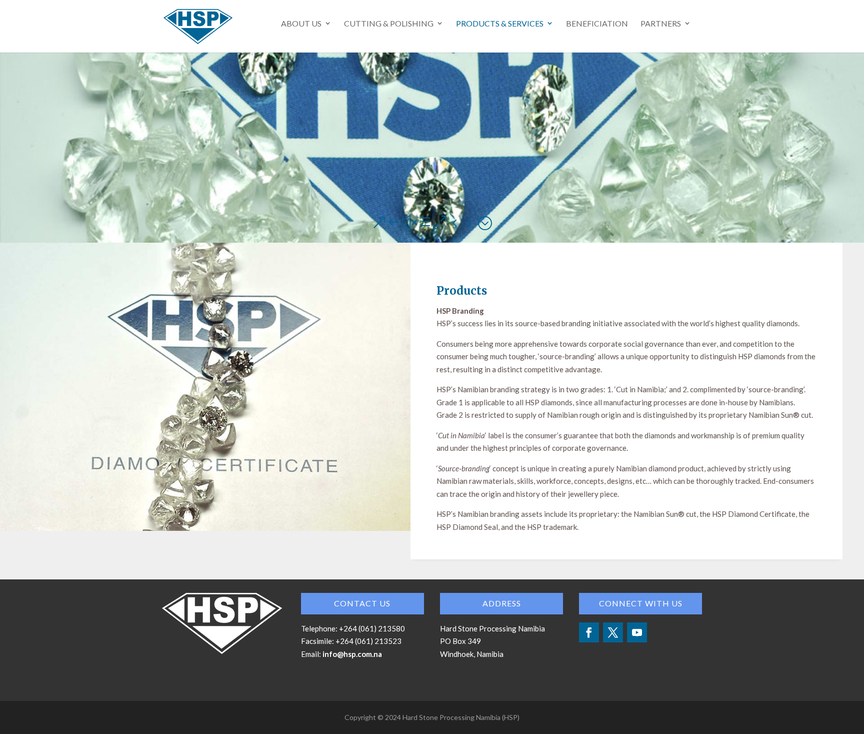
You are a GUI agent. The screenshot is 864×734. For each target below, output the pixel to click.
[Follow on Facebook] (589, 632)
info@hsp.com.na (352, 653)
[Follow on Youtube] (637, 632)
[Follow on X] (613, 632)
